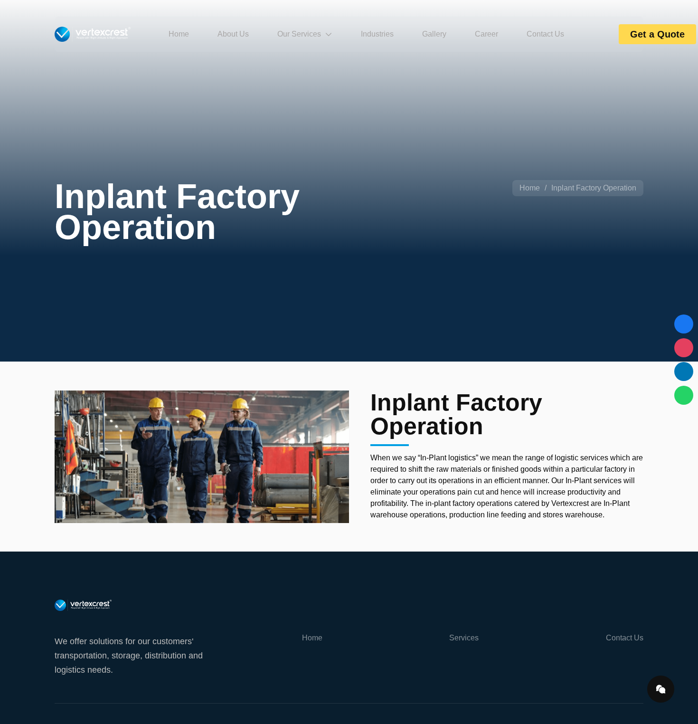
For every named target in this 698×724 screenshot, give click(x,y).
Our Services (299, 34)
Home (179, 34)
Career (486, 34)
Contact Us (545, 34)
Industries (377, 34)
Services (464, 638)
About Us (233, 34)
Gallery (434, 34)
